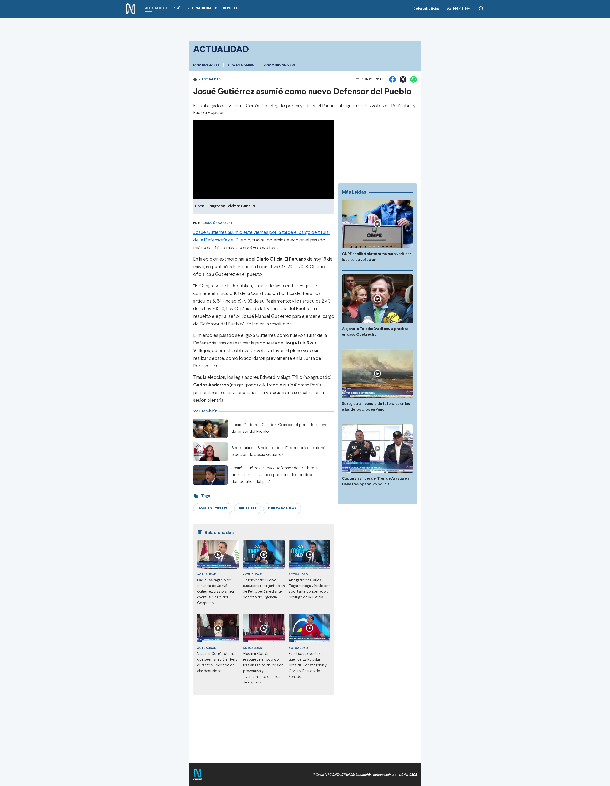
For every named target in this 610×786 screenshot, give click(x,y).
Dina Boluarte (206, 65)
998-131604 (462, 8)
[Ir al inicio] (130, 9)
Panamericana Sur (279, 65)
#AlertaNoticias (426, 8)
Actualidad (211, 79)
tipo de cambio (241, 65)
